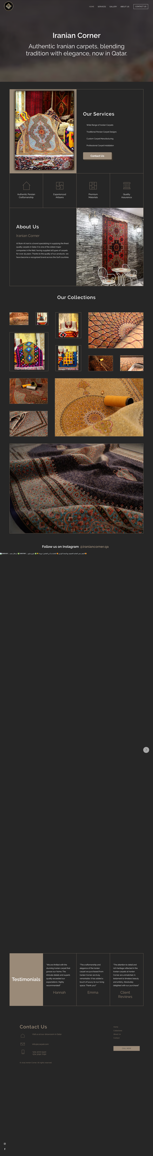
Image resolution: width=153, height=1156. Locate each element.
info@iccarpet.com (40, 1044)
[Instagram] (5, 1144)
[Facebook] (5, 1149)
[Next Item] (146, 750)
